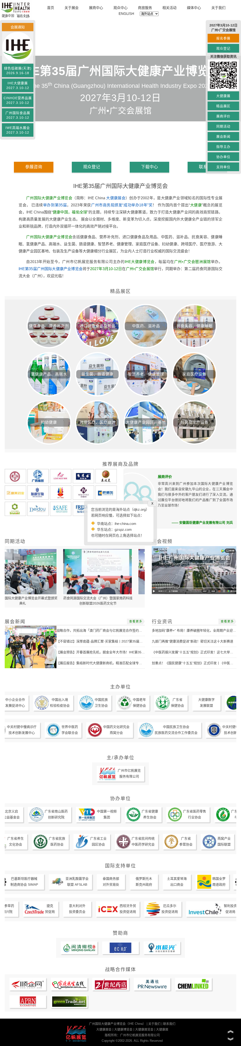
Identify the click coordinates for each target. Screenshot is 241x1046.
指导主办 (223, 147)
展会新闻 (223, 136)
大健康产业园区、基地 (146, 422)
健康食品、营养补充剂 (49, 326)
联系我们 (169, 1023)
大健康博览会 (123, 1029)
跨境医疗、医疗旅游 (98, 422)
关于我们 (218, 8)
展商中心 (96, 8)
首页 (50, 8)
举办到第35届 (55, 205)
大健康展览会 (144, 1029)
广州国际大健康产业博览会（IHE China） (117, 1023)
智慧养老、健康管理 (146, 374)
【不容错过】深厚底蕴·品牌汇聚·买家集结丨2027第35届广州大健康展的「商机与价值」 (120, 641)
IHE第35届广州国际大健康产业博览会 (51, 269)
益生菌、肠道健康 (97, 374)
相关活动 (169, 8)
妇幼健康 (49, 422)
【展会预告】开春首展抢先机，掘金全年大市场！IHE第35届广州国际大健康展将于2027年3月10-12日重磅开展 (137, 652)
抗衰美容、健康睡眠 (195, 326)
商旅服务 (145, 8)
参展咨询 (33, 167)
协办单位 (223, 157)
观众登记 (223, 48)
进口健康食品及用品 (98, 326)
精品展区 (223, 106)
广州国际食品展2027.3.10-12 (17, 115)
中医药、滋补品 (146, 326)
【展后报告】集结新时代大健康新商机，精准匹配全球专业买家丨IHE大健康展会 (115, 663)
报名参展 (223, 38)
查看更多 (135, 621)
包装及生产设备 (195, 422)
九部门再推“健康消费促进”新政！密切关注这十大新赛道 (192, 641)
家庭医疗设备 (194, 374)
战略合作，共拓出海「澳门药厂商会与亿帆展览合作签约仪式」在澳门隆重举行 (114, 630)
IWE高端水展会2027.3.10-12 (17, 130)
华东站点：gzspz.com (114, 529)
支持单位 (223, 167)
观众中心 (120, 8)
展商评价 (223, 116)
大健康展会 (115, 198)
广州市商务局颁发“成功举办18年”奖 (122, 205)
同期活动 (223, 126)
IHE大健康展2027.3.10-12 (17, 85)
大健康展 (223, 96)
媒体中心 (194, 8)
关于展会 (71, 8)
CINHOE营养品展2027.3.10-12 (18, 100)
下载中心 (149, 167)
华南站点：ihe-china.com (116, 524)
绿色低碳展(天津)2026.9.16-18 (18, 70)
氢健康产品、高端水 (49, 374)
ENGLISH (126, 14)
